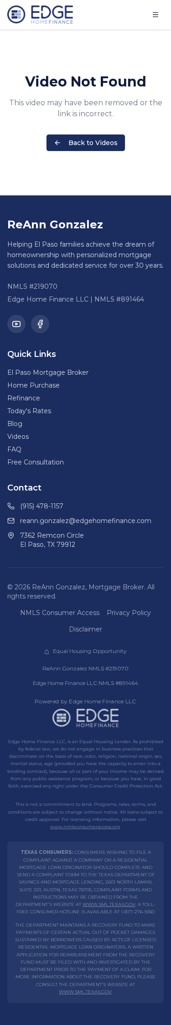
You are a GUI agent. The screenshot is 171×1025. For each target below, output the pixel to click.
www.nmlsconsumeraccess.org (85, 827)
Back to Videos (93, 143)
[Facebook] (40, 324)
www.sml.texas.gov (109, 904)
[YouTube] (16, 324)
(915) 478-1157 (41, 506)
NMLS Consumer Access (59, 613)
